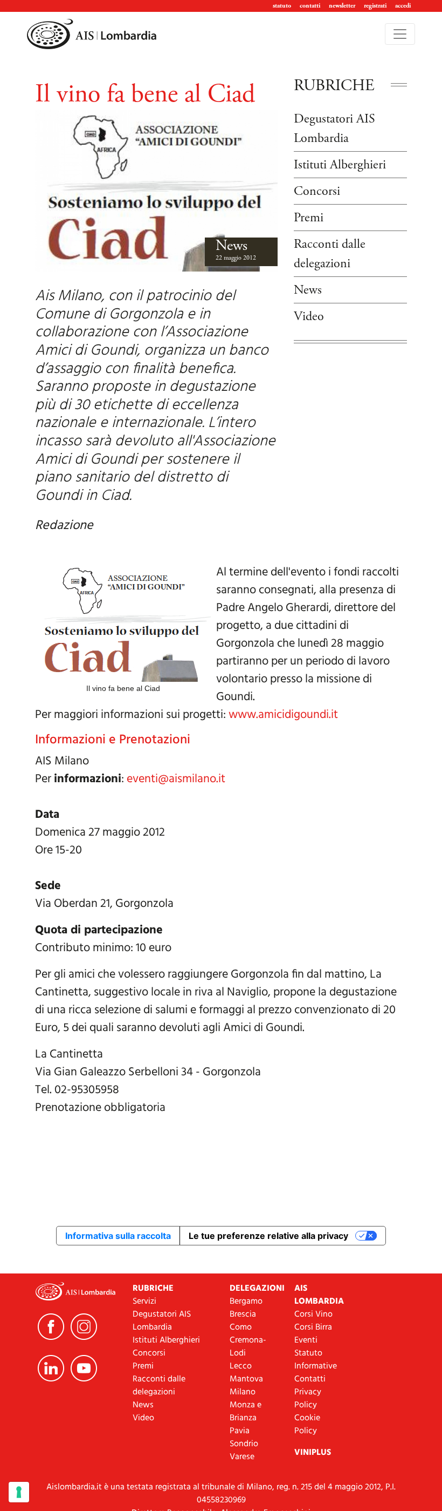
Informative (315, 1366)
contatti (310, 6)
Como (241, 1327)
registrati (375, 6)
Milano (242, 1392)
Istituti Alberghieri (340, 165)
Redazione (64, 525)
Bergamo (246, 1301)
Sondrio (244, 1444)
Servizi (144, 1301)
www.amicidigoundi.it (283, 715)
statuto (282, 6)
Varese (242, 1457)
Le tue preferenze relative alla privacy (268, 1235)
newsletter (342, 6)
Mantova (246, 1379)
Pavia (240, 1431)
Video (309, 316)
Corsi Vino (313, 1314)
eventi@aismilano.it (176, 779)
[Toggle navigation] (400, 34)
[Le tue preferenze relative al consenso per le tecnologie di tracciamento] (19, 1492)
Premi (308, 217)
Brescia (243, 1314)
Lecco (241, 1366)
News (231, 245)
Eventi (305, 1340)
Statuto (308, 1353)
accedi (403, 6)
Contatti (310, 1379)
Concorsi (317, 191)
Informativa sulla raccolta (118, 1235)
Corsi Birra (313, 1327)
